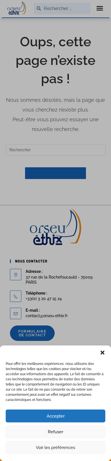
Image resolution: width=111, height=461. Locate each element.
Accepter (56, 416)
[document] (55, 230)
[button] (102, 352)
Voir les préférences (55, 447)
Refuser (55, 431)
